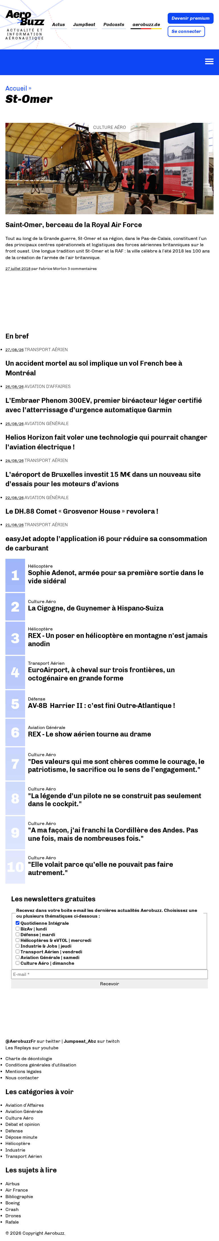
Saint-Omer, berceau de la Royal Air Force (73, 225)
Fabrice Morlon (53, 268)
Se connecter (186, 31)
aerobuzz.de (146, 24)
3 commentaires (82, 268)
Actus (58, 24)
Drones (13, 1215)
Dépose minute (21, 1137)
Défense (14, 1131)
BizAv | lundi (33, 929)
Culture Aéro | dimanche (46, 963)
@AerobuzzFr (20, 1041)
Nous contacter (22, 1077)
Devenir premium (191, 18)
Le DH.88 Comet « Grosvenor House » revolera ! (81, 511)
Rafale (12, 1222)
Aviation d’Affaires (24, 1105)
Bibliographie (19, 1196)
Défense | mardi (37, 934)
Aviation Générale (47, 423)
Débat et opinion (22, 1124)
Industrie (15, 1150)
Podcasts (114, 24)
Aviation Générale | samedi (49, 957)
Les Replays (18, 1047)
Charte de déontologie (28, 1058)
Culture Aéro (109, 127)
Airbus (12, 1183)
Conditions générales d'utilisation (40, 1065)
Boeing (12, 1203)
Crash (12, 1209)
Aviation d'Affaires (48, 386)
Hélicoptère (17, 1143)
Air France (16, 1190)
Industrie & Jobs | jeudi (45, 946)
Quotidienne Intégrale (44, 923)
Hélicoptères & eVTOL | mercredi (55, 940)
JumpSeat (84, 24)
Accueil (16, 88)
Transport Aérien (46, 349)
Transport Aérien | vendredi (50, 951)
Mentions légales (23, 1071)
